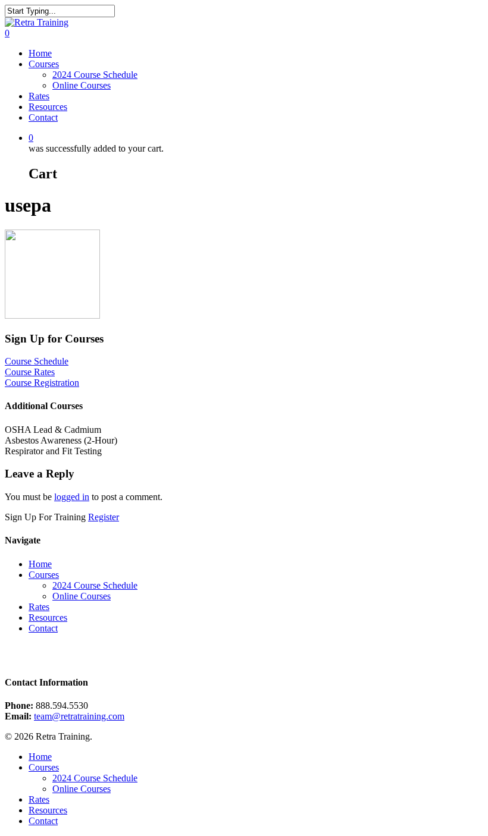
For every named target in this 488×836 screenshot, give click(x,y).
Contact (43, 117)
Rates (39, 96)
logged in (71, 497)
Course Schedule (36, 361)
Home (40, 53)
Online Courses (81, 85)
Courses (44, 64)
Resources (48, 107)
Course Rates (30, 372)
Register (103, 517)
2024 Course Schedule (94, 75)
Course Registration (42, 383)
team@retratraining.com (79, 716)
